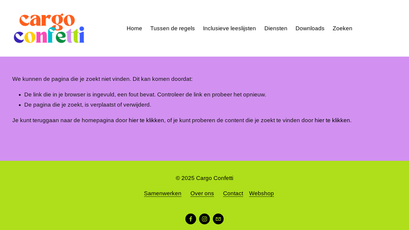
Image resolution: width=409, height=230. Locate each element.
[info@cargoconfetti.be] (218, 219)
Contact (233, 193)
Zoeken (342, 28)
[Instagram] (204, 219)
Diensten (275, 28)
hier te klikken (146, 120)
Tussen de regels (172, 28)
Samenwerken (162, 193)
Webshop (261, 193)
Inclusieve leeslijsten (229, 28)
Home (134, 28)
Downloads (310, 28)
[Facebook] (190, 219)
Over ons (202, 193)
